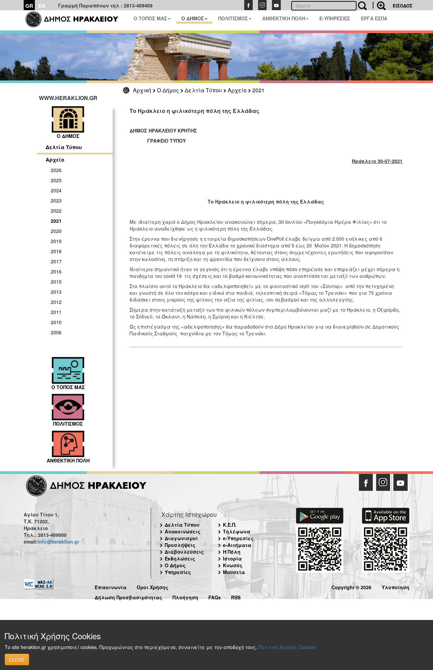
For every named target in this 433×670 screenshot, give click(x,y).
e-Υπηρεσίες (238, 538)
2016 (56, 271)
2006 (56, 332)
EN (41, 5)
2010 (56, 322)
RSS (236, 596)
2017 (56, 261)
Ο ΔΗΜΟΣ (192, 18)
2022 (56, 210)
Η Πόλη (232, 551)
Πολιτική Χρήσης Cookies (287, 647)
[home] (76, 20)
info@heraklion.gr (58, 541)
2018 (56, 251)
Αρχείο (237, 90)
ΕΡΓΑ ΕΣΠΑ (374, 18)
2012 (56, 301)
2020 (56, 231)
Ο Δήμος (168, 90)
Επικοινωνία (111, 586)
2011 (56, 312)
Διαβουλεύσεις (184, 551)
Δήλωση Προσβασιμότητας (128, 596)
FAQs (214, 596)
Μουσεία (234, 572)
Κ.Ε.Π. (229, 524)
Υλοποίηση (395, 586)
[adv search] (379, 5)
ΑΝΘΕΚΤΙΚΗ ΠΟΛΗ (283, 18)
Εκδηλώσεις (180, 558)
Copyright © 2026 (351, 586)
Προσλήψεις (180, 545)
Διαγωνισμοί (181, 538)
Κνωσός (233, 565)
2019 (56, 241)
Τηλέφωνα (236, 531)
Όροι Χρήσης (152, 586)
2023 (56, 200)
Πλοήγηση (185, 596)
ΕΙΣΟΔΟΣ (402, 5)
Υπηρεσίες (178, 572)
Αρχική (142, 90)
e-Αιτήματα (237, 545)
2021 (258, 90)
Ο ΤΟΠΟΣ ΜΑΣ (150, 18)
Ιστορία (232, 558)
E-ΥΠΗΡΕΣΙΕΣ (334, 18)
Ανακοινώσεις (183, 531)
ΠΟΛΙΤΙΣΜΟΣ (233, 18)
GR (29, 5)
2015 (56, 281)
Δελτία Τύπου (203, 90)
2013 (56, 291)
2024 (56, 190)
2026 (56, 170)
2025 (56, 180)
